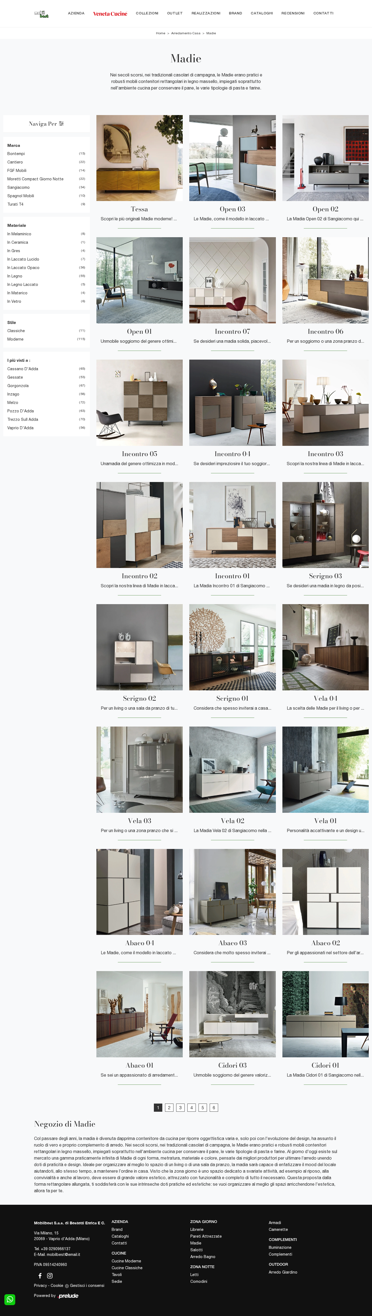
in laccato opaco (23, 267)
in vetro (14, 301)
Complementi (280, 1254)
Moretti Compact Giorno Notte (35, 179)
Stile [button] (11, 322)
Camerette (278, 1229)
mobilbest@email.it (63, 1254)
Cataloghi (262, 13)
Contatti (323, 13)
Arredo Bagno (202, 1257)
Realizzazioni (206, 13)
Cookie (57, 1285)
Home (160, 33)
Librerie (196, 1229)
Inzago (13, 394)
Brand (235, 13)
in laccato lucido (23, 259)
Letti (194, 1274)
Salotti (196, 1250)
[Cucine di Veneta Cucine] (110, 13)
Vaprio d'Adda (20, 428)
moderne (15, 339)
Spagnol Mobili (20, 196)
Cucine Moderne (126, 1261)
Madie (211, 33)
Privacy (40, 1285)
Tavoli (117, 1274)
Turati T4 (15, 204)
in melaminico (19, 234)
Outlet (175, 13)
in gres (13, 251)
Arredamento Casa (185, 33)
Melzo (12, 402)
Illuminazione (280, 1247)
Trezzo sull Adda (22, 419)
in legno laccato (22, 284)
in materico (17, 293)
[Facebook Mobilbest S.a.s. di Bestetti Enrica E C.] (39, 1274)
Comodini (198, 1281)
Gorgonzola (18, 386)
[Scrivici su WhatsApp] (9, 1299)
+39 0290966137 (56, 1249)
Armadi (275, 1223)
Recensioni (293, 13)
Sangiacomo (18, 187)
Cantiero (15, 162)
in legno (14, 276)
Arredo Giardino (283, 1272)
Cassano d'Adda (22, 369)
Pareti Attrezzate (206, 1236)
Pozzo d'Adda (20, 411)
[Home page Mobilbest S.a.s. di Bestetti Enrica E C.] (41, 13)
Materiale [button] (16, 225)
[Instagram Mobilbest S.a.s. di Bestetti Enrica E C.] (48, 1274)
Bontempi (16, 154)
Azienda (76, 13)
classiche (16, 331)
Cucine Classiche (127, 1268)
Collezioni (147, 13)
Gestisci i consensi (87, 1285)
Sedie (117, 1281)
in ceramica (17, 242)
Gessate (15, 377)
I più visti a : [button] (18, 360)
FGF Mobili (16, 170)
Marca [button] (13, 145)
